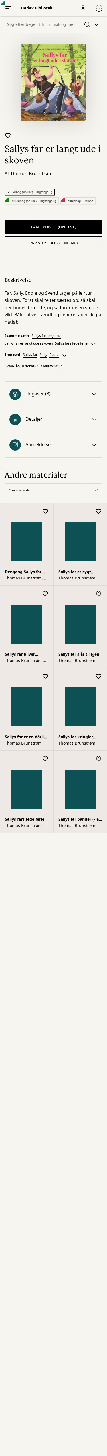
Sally (43, 354)
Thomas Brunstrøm (31, 173)
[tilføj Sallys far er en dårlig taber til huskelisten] (45, 676)
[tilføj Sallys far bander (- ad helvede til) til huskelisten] (98, 759)
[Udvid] (93, 344)
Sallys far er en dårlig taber (25, 737)
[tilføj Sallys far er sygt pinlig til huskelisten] (98, 511)
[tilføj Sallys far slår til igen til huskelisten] (98, 594)
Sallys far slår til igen (78, 654)
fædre (54, 354)
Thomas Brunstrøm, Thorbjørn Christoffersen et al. (26, 578)
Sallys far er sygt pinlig (74, 572)
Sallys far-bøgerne (46, 335)
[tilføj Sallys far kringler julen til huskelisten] (98, 676)
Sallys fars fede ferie (71, 343)
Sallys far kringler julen (75, 737)
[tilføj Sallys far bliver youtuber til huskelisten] (45, 594)
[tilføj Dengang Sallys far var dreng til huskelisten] (45, 511)
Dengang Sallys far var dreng (23, 572)
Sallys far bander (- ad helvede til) (79, 820)
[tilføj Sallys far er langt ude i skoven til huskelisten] (8, 135)
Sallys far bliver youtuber (20, 655)
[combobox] (53, 25)
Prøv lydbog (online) (53, 243)
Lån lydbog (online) (53, 227)
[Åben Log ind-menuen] (83, 8)
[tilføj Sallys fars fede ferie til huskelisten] (45, 759)
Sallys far (30, 354)
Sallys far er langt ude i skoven (29, 343)
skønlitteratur (51, 366)
